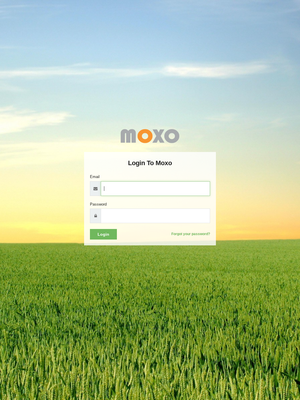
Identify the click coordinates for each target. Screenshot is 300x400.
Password (98, 204)
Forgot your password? (190, 234)
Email (95, 177)
